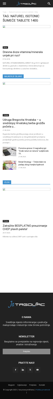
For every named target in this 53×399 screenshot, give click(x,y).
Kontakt (42, 385)
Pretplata (26, 351)
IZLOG (7, 182)
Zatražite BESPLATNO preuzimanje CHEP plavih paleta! (25, 227)
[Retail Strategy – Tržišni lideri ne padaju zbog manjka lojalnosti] (9, 165)
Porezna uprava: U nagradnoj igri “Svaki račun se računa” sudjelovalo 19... (33, 151)
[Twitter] (30, 370)
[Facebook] (15, 370)
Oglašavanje (22, 385)
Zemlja (6, 115)
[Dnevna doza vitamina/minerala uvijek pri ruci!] (26, 37)
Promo (6, 221)
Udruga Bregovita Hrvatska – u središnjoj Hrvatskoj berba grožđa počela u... (24, 123)
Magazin (11, 385)
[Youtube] (37, 370)
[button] (4, 3)
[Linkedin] (23, 370)
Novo (5, 47)
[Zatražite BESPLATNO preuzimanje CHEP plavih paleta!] (26, 205)
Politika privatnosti (43, 390)
